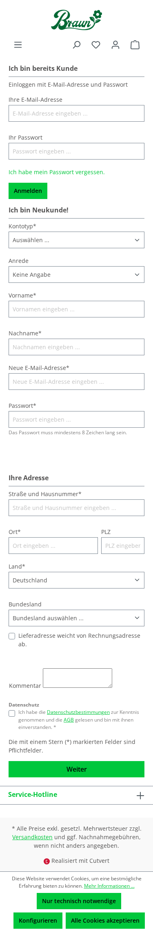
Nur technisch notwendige (79, 901)
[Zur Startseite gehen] (76, 20)
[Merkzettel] (96, 45)
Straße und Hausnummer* (45, 494)
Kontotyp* (22, 226)
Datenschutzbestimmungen (78, 712)
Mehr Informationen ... (109, 885)
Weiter (77, 769)
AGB (69, 719)
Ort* (15, 532)
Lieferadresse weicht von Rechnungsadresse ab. (79, 640)
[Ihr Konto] (115, 45)
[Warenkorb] (135, 45)
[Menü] (18, 45)
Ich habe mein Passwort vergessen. (57, 172)
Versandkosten (32, 837)
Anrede (19, 261)
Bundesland (25, 604)
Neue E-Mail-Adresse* (39, 368)
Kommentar (25, 685)
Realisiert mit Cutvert (80, 860)
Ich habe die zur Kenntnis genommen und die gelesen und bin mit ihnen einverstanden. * (78, 720)
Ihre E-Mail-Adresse (35, 99)
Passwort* (22, 405)
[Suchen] (76, 45)
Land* (17, 566)
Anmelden (28, 191)
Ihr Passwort (25, 137)
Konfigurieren (38, 920)
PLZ (106, 532)
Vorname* (22, 295)
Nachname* (25, 333)
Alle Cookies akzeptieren (105, 920)
